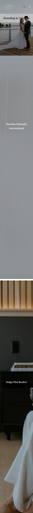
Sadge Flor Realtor (16, 382)
